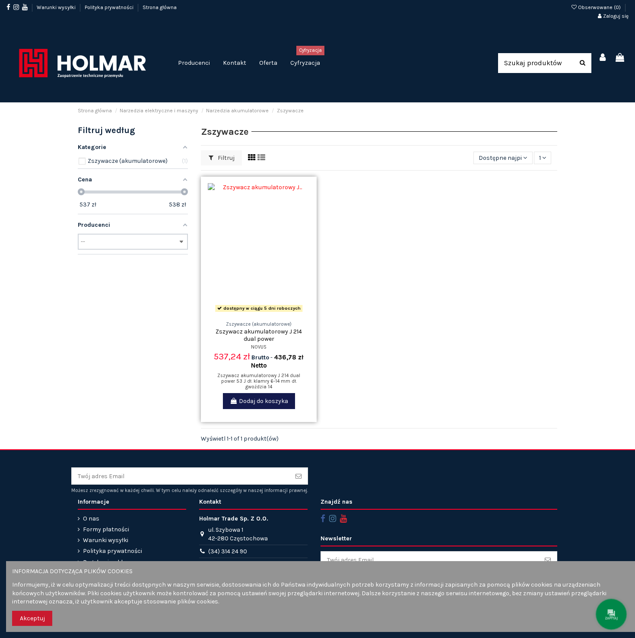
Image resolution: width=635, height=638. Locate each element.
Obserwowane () (599, 7)
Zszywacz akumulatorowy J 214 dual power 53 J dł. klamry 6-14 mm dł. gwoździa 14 (258, 381)
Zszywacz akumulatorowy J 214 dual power (259, 335)
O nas (91, 518)
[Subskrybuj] (298, 476)
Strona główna (160, 7)
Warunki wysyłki (57, 7)
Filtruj (225, 158)
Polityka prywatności (110, 7)
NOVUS (259, 347)
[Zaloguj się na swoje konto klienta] (603, 58)
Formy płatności (106, 529)
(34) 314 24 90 (227, 551)
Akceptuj (32, 618)
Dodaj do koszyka (263, 401)
